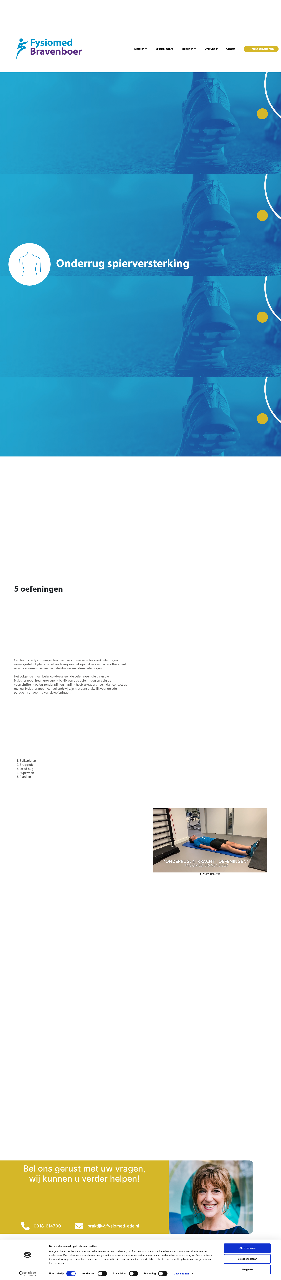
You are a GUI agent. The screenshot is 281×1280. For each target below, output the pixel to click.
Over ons (210, 49)
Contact (230, 49)
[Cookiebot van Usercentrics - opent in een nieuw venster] (27, 1273)
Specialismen (163, 49)
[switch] (102, 1273)
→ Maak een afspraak (261, 49)
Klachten (139, 49)
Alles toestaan (247, 1248)
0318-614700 (47, 1225)
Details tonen (181, 1273)
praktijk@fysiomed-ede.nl (112, 1225)
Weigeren (247, 1269)
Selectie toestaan (247, 1258)
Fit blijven (187, 49)
